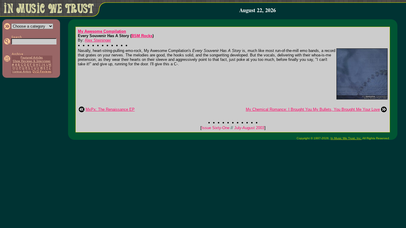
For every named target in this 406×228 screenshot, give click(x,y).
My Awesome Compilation (102, 31)
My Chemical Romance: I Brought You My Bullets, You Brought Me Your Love (313, 109)
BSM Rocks (141, 36)
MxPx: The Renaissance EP (110, 109)
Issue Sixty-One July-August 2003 (233, 128)
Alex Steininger (98, 40)
